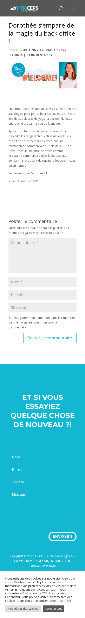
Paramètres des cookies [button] (23, 608)
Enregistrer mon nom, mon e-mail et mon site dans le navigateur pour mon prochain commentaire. (41, 322)
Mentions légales (61, 556)
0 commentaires (39, 55)
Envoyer (62, 536)
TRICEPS (22, 50)
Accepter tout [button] (53, 608)
